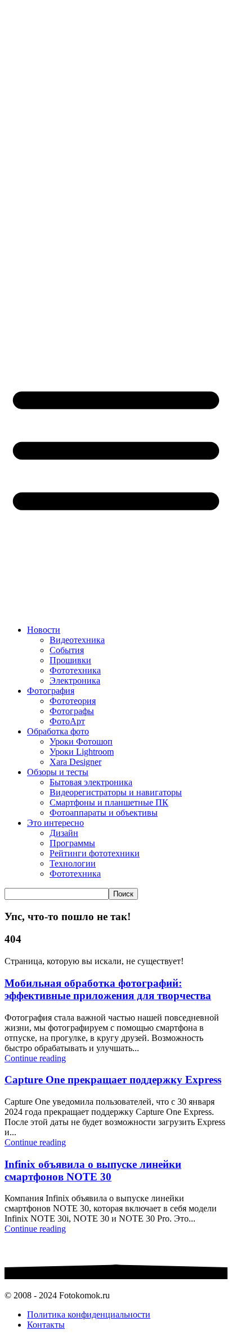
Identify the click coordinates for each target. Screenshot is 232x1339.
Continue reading (35, 1058)
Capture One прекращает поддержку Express (113, 1080)
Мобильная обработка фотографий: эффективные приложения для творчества (108, 989)
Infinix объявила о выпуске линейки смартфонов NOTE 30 (93, 1170)
